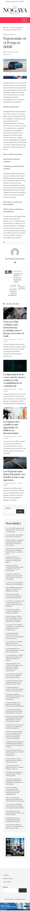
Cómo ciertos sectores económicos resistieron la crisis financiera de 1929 (13, 595)
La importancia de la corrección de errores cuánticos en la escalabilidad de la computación (14, 380)
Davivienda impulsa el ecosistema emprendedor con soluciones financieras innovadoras (15, 696)
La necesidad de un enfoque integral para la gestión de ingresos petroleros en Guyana (14, 657)
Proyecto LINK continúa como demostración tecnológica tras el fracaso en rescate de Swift (13, 329)
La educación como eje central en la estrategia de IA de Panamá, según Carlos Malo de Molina (15, 603)
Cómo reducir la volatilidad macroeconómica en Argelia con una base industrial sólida (15, 806)
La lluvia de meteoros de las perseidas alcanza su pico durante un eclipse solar (14, 682)
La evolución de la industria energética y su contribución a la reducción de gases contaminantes (15, 627)
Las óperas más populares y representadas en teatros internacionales (14, 773)
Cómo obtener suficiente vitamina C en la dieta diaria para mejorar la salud (14, 826)
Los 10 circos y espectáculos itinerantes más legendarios (14, 583)
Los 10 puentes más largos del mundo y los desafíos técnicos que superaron (14, 476)
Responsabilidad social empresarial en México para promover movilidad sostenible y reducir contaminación (14, 667)
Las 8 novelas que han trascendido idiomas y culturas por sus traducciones (15, 650)
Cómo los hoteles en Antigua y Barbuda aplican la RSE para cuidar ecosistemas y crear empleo (14, 542)
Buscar (8, 508)
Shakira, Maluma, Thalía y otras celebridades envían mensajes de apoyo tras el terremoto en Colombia (14, 618)
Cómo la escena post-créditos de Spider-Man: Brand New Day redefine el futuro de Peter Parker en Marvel (15, 718)
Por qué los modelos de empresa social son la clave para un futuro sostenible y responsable (14, 576)
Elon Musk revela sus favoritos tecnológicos (12, 290)
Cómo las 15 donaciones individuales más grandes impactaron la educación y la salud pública (14, 781)
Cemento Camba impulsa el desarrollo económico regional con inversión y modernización (15, 752)
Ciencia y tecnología (9, 34)
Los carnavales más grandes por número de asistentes (14, 535)
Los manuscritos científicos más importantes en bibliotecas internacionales (11, 427)
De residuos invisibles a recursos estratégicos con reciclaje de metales (13, 611)
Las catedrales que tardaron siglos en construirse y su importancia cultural (14, 589)
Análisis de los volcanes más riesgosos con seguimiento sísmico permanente (14, 726)
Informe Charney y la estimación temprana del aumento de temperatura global (13, 559)
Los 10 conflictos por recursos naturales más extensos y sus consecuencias (15, 529)
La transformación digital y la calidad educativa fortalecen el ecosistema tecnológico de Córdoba (15, 744)
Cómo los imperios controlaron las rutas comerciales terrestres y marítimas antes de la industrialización (13, 791)
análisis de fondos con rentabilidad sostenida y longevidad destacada (13, 819)
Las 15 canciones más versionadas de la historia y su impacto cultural (15, 812)
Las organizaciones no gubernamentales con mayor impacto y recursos (14, 767)
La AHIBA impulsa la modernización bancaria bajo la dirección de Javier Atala (14, 689)
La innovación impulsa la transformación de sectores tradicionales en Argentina (14, 711)
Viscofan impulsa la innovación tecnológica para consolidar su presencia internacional (14, 568)
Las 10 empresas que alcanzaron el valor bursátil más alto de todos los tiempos (15, 799)
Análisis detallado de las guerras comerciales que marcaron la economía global (14, 704)
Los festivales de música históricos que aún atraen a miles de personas (14, 760)
